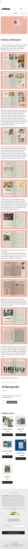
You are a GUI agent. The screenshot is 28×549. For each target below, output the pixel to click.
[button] (22, 258)
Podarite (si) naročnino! (12, 267)
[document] (14, 274)
